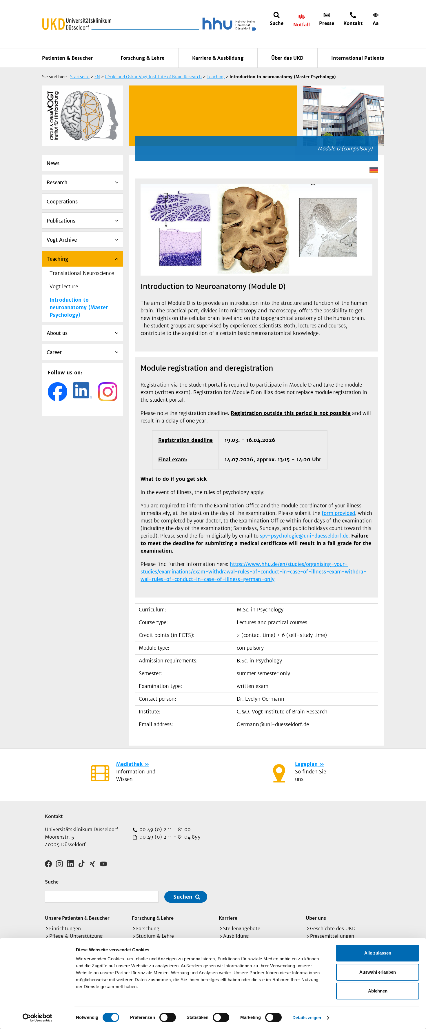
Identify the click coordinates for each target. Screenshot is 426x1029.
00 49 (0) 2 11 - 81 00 (164, 829)
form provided (338, 513)
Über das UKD (287, 58)
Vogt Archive (62, 240)
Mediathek (129, 764)
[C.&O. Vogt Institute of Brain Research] (82, 390)
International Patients (357, 58)
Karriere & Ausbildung (217, 58)
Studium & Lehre (155, 936)
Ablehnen (377, 990)
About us (57, 333)
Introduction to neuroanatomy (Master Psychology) (79, 307)
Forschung (147, 928)
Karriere (228, 918)
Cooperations (62, 201)
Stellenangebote (241, 928)
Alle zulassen (377, 952)
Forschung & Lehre (142, 58)
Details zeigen (306, 1017)
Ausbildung (236, 936)
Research (57, 182)
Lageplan (306, 764)
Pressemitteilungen (332, 936)
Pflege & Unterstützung (76, 936)
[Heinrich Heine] (228, 24)
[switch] (167, 1017)
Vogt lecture (64, 286)
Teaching (57, 259)
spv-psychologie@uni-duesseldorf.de (304, 536)
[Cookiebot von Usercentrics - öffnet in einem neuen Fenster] (37, 1017)
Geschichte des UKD (333, 928)
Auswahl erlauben (377, 972)
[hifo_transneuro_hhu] (107, 392)
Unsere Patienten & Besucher (77, 918)
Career (54, 352)
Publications (61, 221)
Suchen (182, 896)
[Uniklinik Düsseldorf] (76, 24)
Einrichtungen (65, 928)
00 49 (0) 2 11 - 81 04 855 (169, 837)
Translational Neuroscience (82, 273)
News (53, 163)
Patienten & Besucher (67, 58)
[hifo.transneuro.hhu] (57, 392)
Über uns (316, 918)
